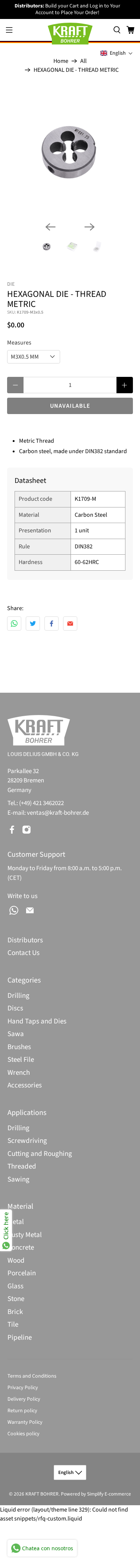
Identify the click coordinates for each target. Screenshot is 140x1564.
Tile (12, 1325)
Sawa (15, 1034)
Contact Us (23, 953)
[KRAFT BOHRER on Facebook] (11, 829)
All (83, 61)
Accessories (24, 1085)
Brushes (19, 1047)
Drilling (18, 996)
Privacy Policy (22, 1387)
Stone (15, 1299)
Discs (15, 1008)
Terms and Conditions (31, 1376)
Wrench (18, 1073)
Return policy (22, 1410)
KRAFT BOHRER (42, 1493)
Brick (15, 1312)
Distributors (25, 940)
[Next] (89, 227)
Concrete (20, 1248)
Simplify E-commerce (109, 1493)
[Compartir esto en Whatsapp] (14, 623)
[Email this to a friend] (70, 623)
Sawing (18, 1179)
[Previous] (50, 227)
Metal (15, 1222)
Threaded (21, 1166)
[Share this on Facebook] (51, 623)
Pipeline (19, 1338)
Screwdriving (27, 1141)
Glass (15, 1286)
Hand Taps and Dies (36, 1021)
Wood (16, 1261)
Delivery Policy (23, 1399)
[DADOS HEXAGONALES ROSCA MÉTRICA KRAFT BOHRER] (70, 153)
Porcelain (21, 1273)
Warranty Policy (25, 1422)
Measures (19, 343)
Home (60, 61)
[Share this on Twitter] (33, 623)
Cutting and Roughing (39, 1154)
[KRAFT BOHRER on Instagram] (26, 829)
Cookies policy (23, 1434)
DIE (11, 284)
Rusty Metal (24, 1235)
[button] (117, 53)
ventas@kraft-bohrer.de (58, 812)
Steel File (20, 1060)
